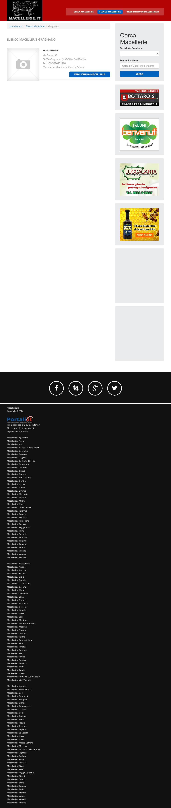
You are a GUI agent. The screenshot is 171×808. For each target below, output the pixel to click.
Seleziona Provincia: (131, 48)
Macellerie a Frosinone (17, 603)
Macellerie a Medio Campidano (21, 623)
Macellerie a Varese (16, 796)
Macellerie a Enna (15, 596)
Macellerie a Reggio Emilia (19, 527)
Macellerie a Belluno (16, 573)
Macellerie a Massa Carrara (20, 742)
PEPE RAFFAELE (50, 50)
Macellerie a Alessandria (18, 563)
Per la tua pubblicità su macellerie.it (23, 424)
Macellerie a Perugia (16, 514)
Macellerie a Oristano (17, 633)
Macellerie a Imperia (16, 729)
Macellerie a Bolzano (17, 454)
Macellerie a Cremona (17, 593)
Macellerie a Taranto (16, 786)
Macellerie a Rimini (16, 776)
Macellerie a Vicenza (16, 802)
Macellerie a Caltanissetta (19, 583)
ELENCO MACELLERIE (110, 11)
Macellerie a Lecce (15, 613)
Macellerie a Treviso (16, 792)
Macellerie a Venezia (16, 550)
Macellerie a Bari (15, 692)
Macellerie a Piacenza (17, 517)
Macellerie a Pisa (15, 643)
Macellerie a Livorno (16, 490)
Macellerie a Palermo (17, 510)
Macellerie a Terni (15, 666)
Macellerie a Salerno (16, 779)
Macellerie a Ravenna (17, 650)
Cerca (139, 73)
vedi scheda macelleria (89, 74)
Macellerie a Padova (16, 756)
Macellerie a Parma (16, 636)
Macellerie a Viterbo (16, 557)
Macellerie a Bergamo (17, 450)
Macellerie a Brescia (16, 580)
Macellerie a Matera (16, 497)
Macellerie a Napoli (16, 504)
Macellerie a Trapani (16, 544)
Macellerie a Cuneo (16, 470)
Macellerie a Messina (17, 746)
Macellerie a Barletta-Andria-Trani (23, 447)
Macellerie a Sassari (16, 534)
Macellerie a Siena (15, 782)
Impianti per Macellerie (18, 431)
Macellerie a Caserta (16, 586)
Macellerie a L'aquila (16, 610)
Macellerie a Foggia (16, 722)
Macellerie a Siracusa (17, 537)
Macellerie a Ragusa (16, 524)
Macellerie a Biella (15, 576)
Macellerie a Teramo (16, 540)
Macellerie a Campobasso (19, 706)
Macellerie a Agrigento (17, 437)
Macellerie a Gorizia (16, 480)
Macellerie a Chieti (15, 590)
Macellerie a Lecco (15, 736)
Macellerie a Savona (16, 660)
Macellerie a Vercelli (16, 799)
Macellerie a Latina (16, 487)
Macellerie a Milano (16, 500)
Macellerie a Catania (16, 709)
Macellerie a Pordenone (18, 520)
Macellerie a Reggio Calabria (20, 772)
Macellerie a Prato (15, 769)
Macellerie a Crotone (17, 716)
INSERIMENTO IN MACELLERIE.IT (142, 11)
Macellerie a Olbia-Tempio (19, 507)
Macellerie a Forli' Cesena (19, 477)
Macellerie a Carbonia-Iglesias (21, 460)
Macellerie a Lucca (15, 739)
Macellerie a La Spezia (17, 732)
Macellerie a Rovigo (16, 656)
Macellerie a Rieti (15, 653)
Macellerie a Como (16, 712)
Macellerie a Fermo (16, 719)
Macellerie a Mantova (17, 620)
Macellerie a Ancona (16, 686)
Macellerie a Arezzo (16, 566)
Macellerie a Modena (17, 626)
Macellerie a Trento (16, 670)
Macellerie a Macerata (17, 494)
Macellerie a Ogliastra (17, 752)
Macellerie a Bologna (17, 699)
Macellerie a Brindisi (16, 702)
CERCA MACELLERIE (84, 11)
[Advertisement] (145, 274)
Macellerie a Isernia (16, 484)
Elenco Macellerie (35, 26)
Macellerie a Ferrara (16, 474)
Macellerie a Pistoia (16, 766)
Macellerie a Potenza (17, 646)
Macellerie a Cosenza (17, 467)
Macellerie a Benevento (18, 696)
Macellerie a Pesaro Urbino (19, 640)
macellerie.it (13, 407)
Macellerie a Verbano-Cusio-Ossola (23, 676)
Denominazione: (129, 60)
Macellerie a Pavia (15, 759)
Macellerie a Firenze (16, 600)
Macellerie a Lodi (15, 616)
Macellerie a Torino (16, 789)
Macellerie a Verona (16, 554)
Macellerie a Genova (16, 726)
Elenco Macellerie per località (20, 428)
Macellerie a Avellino (16, 570)
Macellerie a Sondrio (16, 663)
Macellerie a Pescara (17, 762)
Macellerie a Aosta (15, 441)
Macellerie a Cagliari (16, 457)
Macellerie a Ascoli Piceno (19, 689)
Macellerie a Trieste (16, 547)
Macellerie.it (16, 26)
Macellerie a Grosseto (17, 606)
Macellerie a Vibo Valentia (19, 680)
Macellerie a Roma (15, 530)
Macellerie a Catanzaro (18, 464)
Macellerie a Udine (16, 673)
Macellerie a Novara (16, 630)
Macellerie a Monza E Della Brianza (23, 749)
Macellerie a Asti (15, 444)
